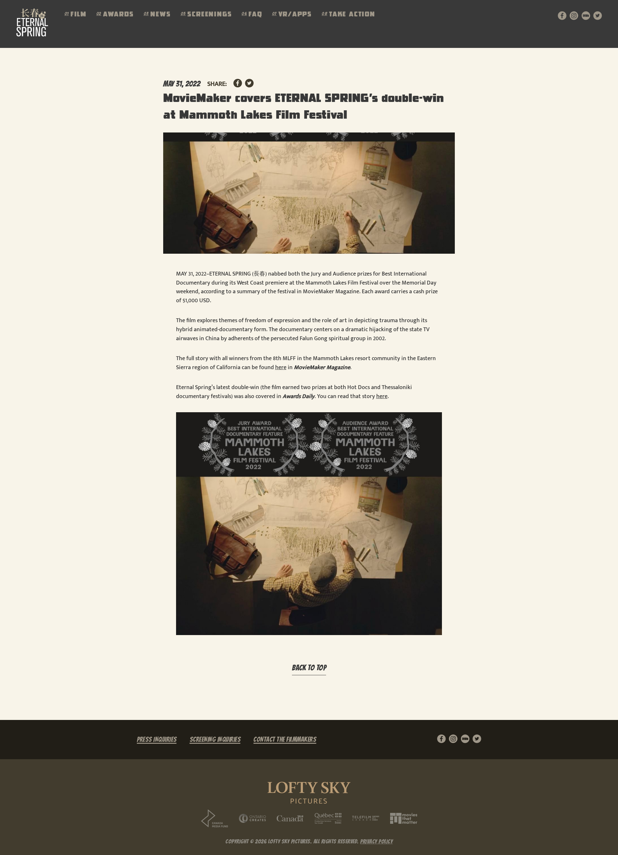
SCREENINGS (209, 15)
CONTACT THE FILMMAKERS (284, 739)
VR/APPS (295, 15)
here (280, 367)
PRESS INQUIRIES (157, 739)
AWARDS (118, 15)
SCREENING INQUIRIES (215, 739)
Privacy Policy (376, 841)
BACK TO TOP (309, 668)
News (160, 15)
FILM (78, 15)
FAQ (255, 15)
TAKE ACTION (352, 15)
